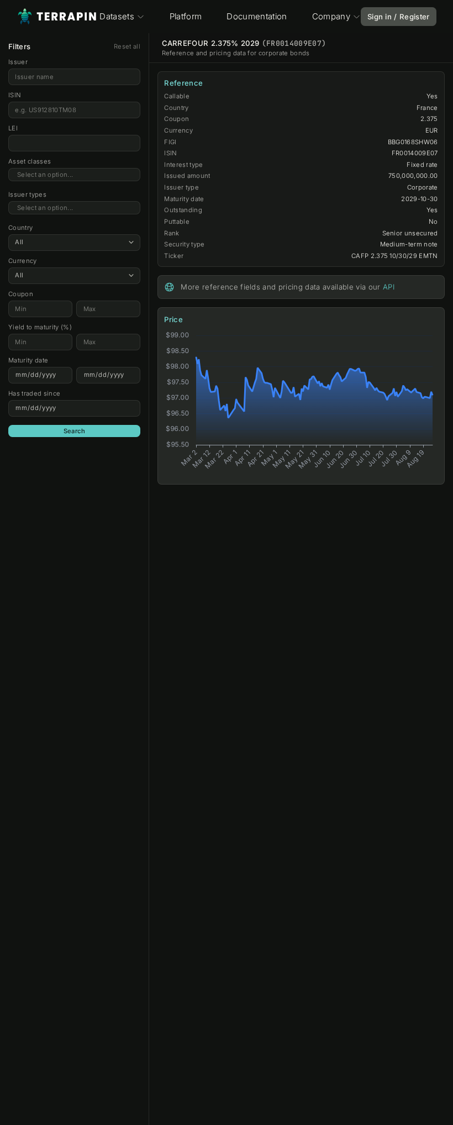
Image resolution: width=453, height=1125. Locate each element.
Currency (22, 261)
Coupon (20, 294)
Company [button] (331, 16)
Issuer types (27, 194)
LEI (13, 128)
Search (75, 431)
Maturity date (28, 360)
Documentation (257, 16)
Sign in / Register (398, 16)
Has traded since (34, 393)
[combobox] (74, 175)
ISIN (14, 95)
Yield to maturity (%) (40, 327)
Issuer (18, 62)
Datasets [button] (116, 16)
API (388, 286)
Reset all (127, 46)
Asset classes (29, 161)
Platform (186, 16)
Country (20, 228)
